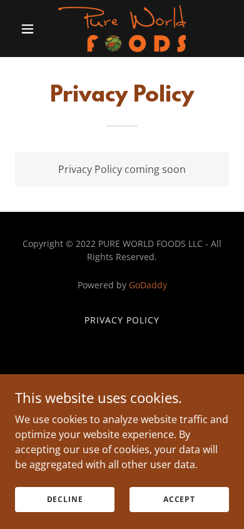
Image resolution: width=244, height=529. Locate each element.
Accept (179, 499)
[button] (31, 28)
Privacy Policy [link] (122, 320)
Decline (65, 499)
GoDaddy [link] (148, 285)
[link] (122, 28)
